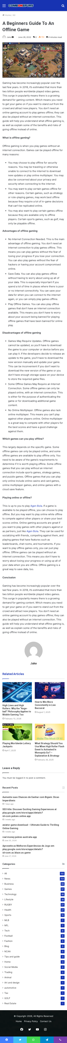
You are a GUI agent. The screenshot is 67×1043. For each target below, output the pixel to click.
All (14, 15)
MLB (6, 920)
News (7, 878)
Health (7, 910)
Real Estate (10, 1003)
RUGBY (8, 904)
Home (7, 15)
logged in (20, 777)
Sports (7, 915)
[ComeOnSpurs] (21, 5)
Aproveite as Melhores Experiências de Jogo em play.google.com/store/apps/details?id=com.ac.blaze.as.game (28, 849)
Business (9, 884)
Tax (6, 993)
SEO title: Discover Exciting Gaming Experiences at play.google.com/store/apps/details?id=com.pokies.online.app (29, 812)
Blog (6, 946)
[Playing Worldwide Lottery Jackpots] (17, 732)
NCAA (7, 951)
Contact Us (45, 1021)
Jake (9, 37)
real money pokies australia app (19, 837)
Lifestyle (8, 899)
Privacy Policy (31, 1021)
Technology (10, 894)
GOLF (7, 998)
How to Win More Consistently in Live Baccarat (45, 705)
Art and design (12, 982)
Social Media (11, 967)
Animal (7, 977)
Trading (8, 972)
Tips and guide (12, 956)
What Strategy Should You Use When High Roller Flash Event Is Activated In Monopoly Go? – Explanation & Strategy (49, 749)
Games (8, 889)
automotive (10, 987)
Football (8, 936)
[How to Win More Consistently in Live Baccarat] (50, 690)
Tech (7, 930)
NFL (6, 925)
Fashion (8, 941)
